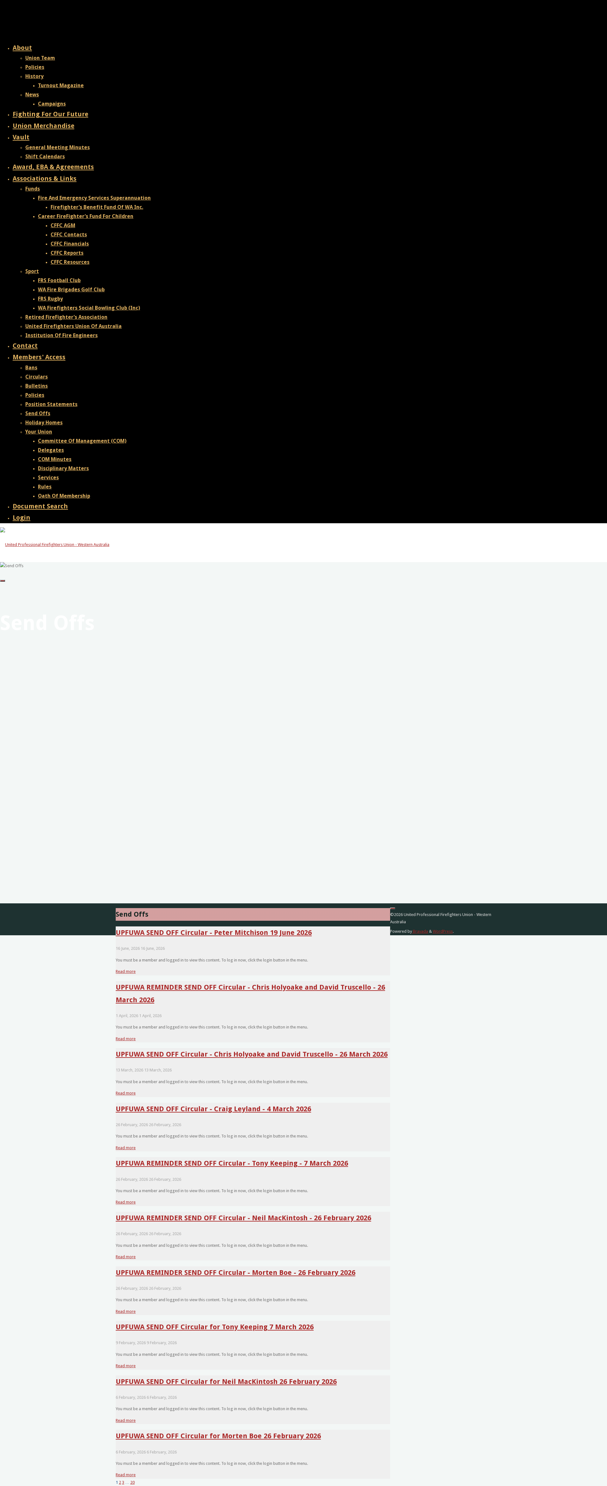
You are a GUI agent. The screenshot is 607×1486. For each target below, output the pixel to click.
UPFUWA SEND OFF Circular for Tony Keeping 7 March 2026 (215, 1327)
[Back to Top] (392, 908)
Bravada (420, 931)
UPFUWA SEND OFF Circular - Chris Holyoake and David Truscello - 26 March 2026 (252, 1054)
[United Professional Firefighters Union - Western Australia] (54, 544)
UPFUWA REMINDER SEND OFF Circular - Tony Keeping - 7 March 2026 (232, 1163)
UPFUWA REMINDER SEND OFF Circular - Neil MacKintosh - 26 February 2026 (243, 1218)
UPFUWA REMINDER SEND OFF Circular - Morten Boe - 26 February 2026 (235, 1272)
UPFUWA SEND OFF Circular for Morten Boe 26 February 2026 (218, 1436)
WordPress (443, 931)
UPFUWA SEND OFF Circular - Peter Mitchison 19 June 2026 (214, 932)
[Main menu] (2, 581)
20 (132, 1482)
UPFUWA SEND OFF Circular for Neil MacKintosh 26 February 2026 (226, 1381)
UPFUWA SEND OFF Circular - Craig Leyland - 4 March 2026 (213, 1109)
